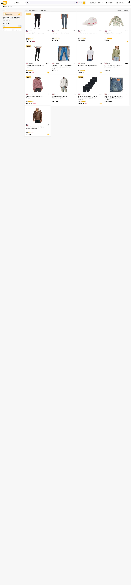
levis (74, 63)
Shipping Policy (6, 20)
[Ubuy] (4, 2)
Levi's (48, 31)
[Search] (84, 2)
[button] (96, 3)
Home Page (6, 6)
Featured (125, 10)
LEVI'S (47, 63)
